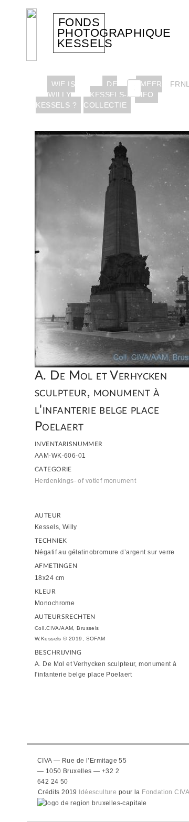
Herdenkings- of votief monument (85, 480)
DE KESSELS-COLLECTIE (105, 94)
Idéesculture (98, 792)
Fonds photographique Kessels (114, 33)
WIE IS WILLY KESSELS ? (56, 94)
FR (175, 84)
